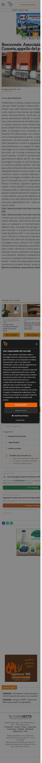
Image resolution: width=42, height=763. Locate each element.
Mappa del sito (18, 731)
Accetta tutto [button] (21, 405)
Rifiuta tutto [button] (20, 410)
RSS (25, 731)
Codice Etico (32, 727)
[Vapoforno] (21, 668)
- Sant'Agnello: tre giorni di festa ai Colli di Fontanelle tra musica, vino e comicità (20, 694)
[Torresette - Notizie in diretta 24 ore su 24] (20, 717)
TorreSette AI (8, 727)
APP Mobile (29, 729)
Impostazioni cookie (12, 397)
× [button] (36, 344)
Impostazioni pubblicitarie (21, 392)
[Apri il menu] (3, 4)
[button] (20, 415)
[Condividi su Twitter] (7, 523)
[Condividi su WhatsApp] (11, 523)
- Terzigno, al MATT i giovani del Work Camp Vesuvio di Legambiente (19, 700)
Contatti (17, 727)
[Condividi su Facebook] (3, 523)
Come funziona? (7, 512)
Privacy (23, 727)
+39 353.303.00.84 (19, 481)
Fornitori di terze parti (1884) (13, 375)
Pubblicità (21, 729)
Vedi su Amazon (11, 335)
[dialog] (20, 381)
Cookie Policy (11, 729)
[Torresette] (10, 4)
